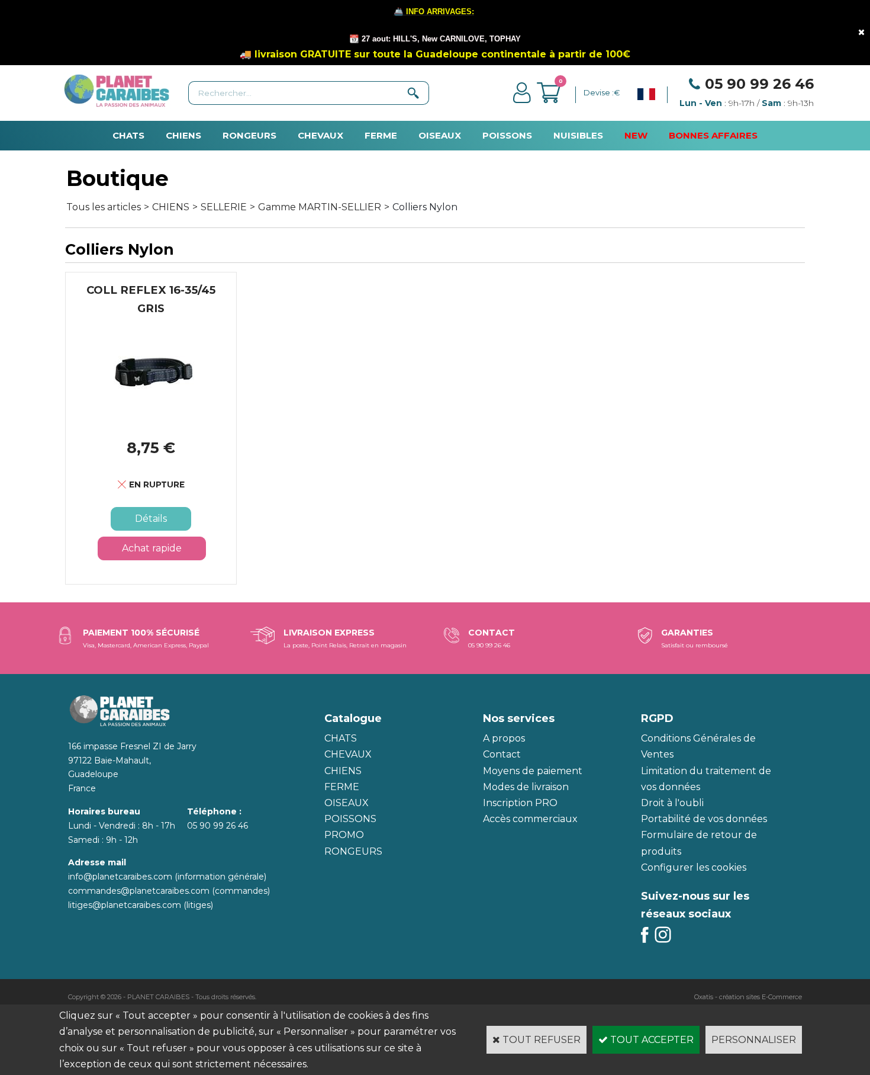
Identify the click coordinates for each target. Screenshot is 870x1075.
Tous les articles (103, 207)
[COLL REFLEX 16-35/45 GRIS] (151, 418)
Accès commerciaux (530, 818)
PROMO (344, 834)
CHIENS (183, 135)
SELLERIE (224, 207)
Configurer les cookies (693, 867)
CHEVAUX (320, 135)
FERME (381, 135)
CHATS (128, 135)
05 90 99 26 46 (759, 83)
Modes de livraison (526, 786)
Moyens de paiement (532, 770)
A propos (504, 738)
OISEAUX (439, 135)
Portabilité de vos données (704, 818)
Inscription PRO (520, 802)
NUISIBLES (578, 135)
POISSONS (507, 135)
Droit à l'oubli (672, 802)
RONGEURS (249, 135)
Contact (502, 754)
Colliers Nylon (424, 207)
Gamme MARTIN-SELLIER (319, 207)
